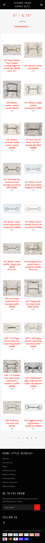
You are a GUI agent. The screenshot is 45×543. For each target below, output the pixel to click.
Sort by (23, 21)
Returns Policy (9, 474)
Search (5, 458)
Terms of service (9, 482)
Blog (4, 466)
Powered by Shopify (34, 531)
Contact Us (7, 462)
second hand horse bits (22, 4)
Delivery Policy (8, 470)
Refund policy (8, 486)
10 (36, 438)
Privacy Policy (8, 478)
